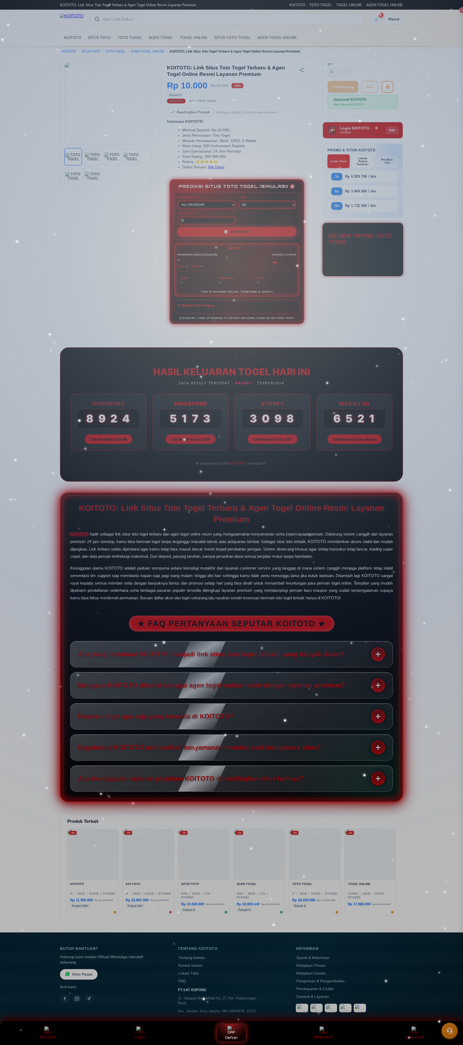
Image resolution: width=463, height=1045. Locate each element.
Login (139, 1037)
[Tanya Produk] (387, 87)
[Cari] (97, 19)
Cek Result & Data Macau (354, 439)
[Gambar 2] (92, 156)
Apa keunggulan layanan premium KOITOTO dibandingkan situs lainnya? (191, 778)
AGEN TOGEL (161, 37)
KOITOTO (297, 5)
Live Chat (414, 1037)
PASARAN (186, 197)
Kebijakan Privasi (310, 966)
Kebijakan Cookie (311, 973)
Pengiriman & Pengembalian (320, 981)
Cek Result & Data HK (108, 439)
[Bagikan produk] (301, 70)
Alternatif (323, 1037)
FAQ (182, 981)
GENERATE (237, 232)
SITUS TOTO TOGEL (232, 37)
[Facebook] (64, 998)
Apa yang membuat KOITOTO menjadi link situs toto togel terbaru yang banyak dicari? (211, 654)
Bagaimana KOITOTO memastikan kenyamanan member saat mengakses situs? (199, 747)
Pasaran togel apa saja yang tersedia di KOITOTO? (156, 716)
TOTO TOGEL (320, 5)
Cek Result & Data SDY (272, 439)
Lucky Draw (338, 161)
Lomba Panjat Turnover (363, 161)
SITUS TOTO (99, 37)
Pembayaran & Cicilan (315, 989)
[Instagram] (76, 998)
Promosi (48, 1037)
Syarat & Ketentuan (312, 958)
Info (392, 130)
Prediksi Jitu (387, 161)
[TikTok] (89, 998)
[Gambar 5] (73, 176)
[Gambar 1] (73, 156)
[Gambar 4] (131, 156)
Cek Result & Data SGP (190, 439)
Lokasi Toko (188, 973)
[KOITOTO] (71, 19)
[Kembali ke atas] (451, 1018)
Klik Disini (216, 167)
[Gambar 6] (92, 176)
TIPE (242, 197)
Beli (369, 87)
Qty (331, 64)
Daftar (231, 1038)
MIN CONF (186, 213)
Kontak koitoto (190, 966)
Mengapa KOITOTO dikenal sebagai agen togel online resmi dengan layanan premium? (211, 685)
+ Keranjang (343, 87)
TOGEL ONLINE (349, 5)
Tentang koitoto (191, 958)
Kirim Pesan (82, 974)
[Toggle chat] (450, 1031)
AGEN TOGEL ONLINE (384, 5)
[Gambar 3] (112, 156)
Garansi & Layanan (312, 997)
